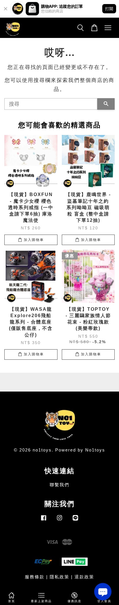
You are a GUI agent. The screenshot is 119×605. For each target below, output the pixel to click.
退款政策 (84, 576)
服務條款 (34, 576)
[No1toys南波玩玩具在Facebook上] (44, 520)
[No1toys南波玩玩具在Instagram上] (59, 520)
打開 (109, 8)
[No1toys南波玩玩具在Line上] (75, 520)
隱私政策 (59, 576)
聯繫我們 (59, 484)
